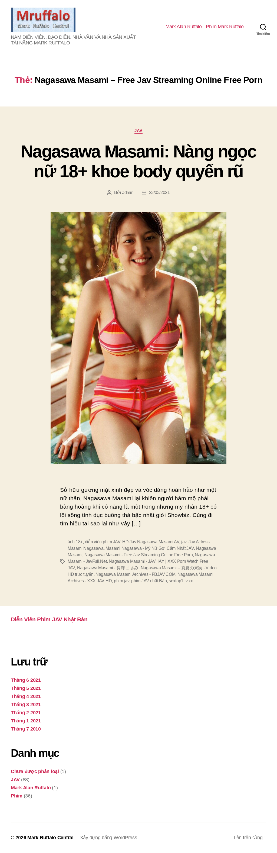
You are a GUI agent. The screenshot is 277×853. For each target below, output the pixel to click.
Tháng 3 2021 (26, 704)
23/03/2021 (159, 192)
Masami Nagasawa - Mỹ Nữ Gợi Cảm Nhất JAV (149, 548)
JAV (138, 130)
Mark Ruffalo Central (50, 837)
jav (183, 541)
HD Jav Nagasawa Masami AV (150, 541)
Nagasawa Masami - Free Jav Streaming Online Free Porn (138, 554)
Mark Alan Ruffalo (184, 26)
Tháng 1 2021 (26, 720)
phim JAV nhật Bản (149, 581)
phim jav (121, 581)
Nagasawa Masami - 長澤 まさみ (108, 568)
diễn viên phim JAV (102, 541)
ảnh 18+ (75, 541)
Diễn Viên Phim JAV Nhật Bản (49, 619)
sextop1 (176, 581)
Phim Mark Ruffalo (225, 26)
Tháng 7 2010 (26, 729)
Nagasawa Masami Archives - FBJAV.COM (135, 574)
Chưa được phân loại (35, 771)
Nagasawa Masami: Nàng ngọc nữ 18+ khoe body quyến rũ (138, 161)
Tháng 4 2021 (26, 696)
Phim (16, 796)
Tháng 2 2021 (26, 712)
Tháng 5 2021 (26, 688)
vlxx (189, 581)
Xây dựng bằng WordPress (108, 837)
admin (128, 192)
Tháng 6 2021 (26, 680)
